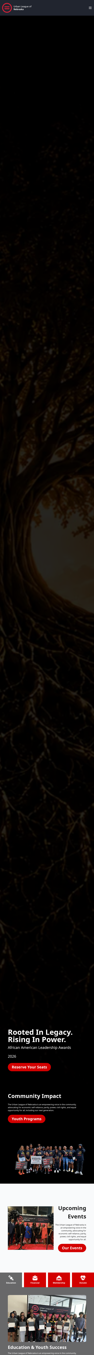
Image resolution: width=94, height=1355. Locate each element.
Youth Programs (26, 1118)
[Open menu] (90, 8)
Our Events (72, 1247)
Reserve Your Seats (29, 1067)
